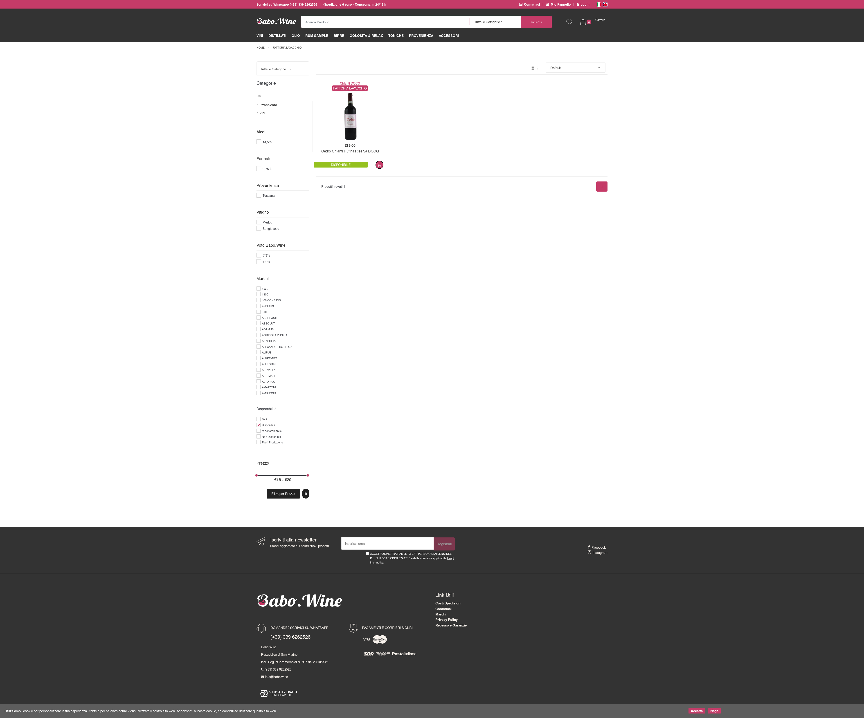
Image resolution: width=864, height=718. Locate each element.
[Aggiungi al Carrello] (379, 165)
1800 (265, 294)
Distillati (277, 35)
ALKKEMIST (269, 358)
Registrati (444, 543)
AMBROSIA (269, 393)
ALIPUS (267, 352)
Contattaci (532, 4)
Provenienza (421, 35)
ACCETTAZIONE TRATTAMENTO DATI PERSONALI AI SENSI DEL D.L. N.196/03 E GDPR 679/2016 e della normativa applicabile (412, 558)
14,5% (267, 142)
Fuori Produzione (272, 442)
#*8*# (266, 255)
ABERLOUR (269, 318)
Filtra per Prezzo (283, 493)
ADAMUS (268, 329)
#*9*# (266, 261)
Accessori (449, 35)
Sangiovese (271, 228)
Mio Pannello (561, 4)
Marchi (440, 614)
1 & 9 (265, 289)
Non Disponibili (271, 436)
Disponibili (268, 425)
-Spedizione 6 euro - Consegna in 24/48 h (354, 4)
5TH (264, 312)
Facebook (599, 547)
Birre (339, 35)
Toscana (269, 195)
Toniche (396, 35)
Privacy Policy (446, 619)
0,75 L (267, 168)
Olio (296, 35)
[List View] (540, 67)
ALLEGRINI (269, 364)
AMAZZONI (269, 387)
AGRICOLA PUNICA (274, 335)
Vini (259, 35)
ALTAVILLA (268, 370)
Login (585, 4)
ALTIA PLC (268, 381)
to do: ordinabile (272, 431)
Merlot (267, 222)
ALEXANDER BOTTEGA (277, 347)
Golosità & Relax (366, 35)
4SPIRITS (268, 306)
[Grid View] (532, 67)
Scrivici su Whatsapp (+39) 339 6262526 (286, 4)
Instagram (600, 552)
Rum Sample (316, 35)
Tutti (264, 419)
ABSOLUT (268, 323)
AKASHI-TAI (269, 341)
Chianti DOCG (350, 83)
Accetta (697, 710)
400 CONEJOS (271, 300)
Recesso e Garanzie (451, 625)
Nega (714, 710)
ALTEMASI (268, 376)
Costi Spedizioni (448, 603)
